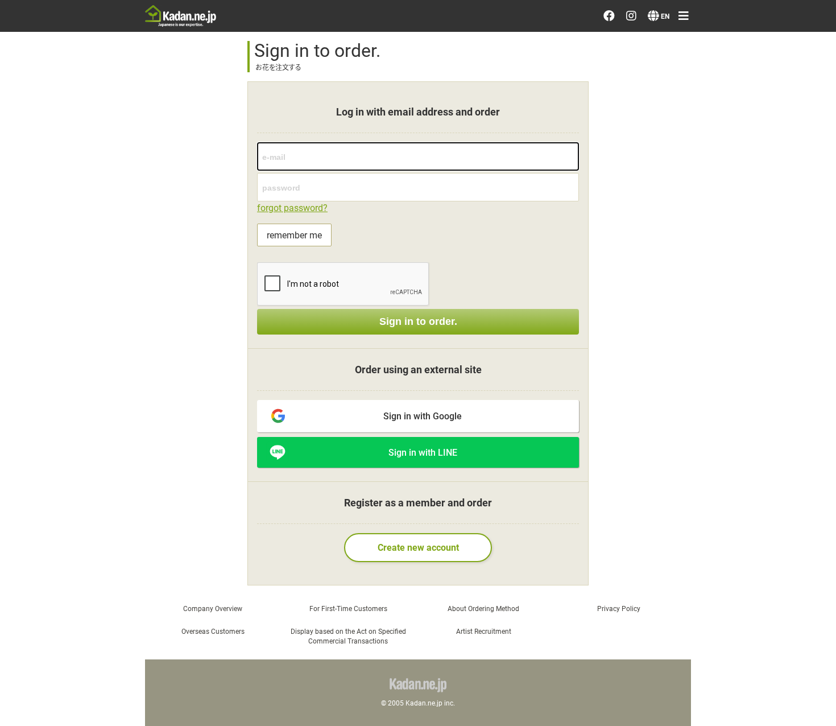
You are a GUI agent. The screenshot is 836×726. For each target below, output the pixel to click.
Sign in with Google (422, 416)
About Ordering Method (483, 608)
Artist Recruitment (483, 631)
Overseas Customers (213, 631)
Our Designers (695, 114)
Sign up (680, 286)
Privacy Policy (694, 425)
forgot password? (292, 207)
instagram (696, 491)
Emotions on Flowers (710, 146)
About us (683, 393)
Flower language (700, 361)
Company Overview (212, 608)
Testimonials (692, 178)
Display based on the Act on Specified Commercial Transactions (348, 635)
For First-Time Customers (348, 608)
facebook (695, 458)
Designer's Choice (703, 48)
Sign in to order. (418, 321)
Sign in (678, 253)
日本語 (678, 565)
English (679, 598)
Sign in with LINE (422, 452)
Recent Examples (702, 81)
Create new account (418, 547)
